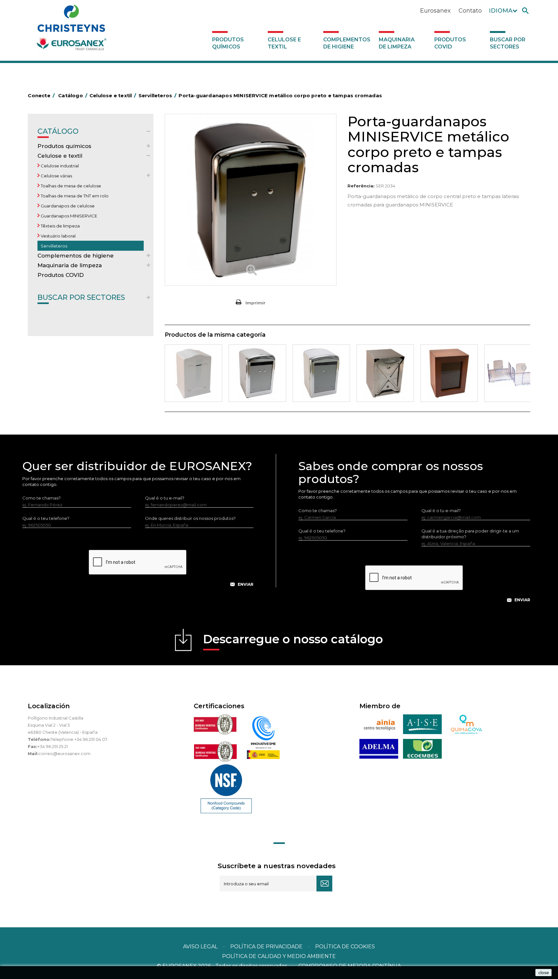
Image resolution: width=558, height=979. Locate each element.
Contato (470, 10)
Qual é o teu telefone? (45, 518)
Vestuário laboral (58, 235)
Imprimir (255, 302)
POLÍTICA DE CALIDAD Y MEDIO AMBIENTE (279, 956)
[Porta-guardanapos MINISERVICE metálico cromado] (257, 373)
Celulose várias (56, 175)
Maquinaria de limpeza (397, 43)
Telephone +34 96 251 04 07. (79, 739)
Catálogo (57, 131)
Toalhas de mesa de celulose (70, 185)
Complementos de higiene (346, 43)
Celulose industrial (59, 165)
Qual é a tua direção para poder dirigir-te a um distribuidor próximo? (470, 533)
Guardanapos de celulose (67, 205)
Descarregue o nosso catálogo (293, 639)
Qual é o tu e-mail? (164, 497)
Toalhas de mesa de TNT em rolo (74, 195)
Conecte (41, 95)
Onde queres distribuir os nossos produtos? (190, 518)
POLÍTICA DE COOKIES (345, 946)
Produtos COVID (450, 43)
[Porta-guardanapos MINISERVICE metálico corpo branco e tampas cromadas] (321, 373)
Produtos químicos (228, 43)
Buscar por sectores (507, 43)
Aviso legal (200, 946)
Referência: (361, 185)
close (543, 972)
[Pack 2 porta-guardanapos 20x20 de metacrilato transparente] (513, 373)
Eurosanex (435, 10)
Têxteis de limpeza (60, 225)
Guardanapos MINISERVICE (68, 215)
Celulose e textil (284, 43)
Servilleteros (53, 245)
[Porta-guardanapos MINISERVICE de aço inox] (385, 373)
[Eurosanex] (71, 30)
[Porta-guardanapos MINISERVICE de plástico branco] (193, 373)
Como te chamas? (41, 497)
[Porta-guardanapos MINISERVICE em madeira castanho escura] (449, 373)
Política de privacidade (266, 946)
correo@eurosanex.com (64, 753)
